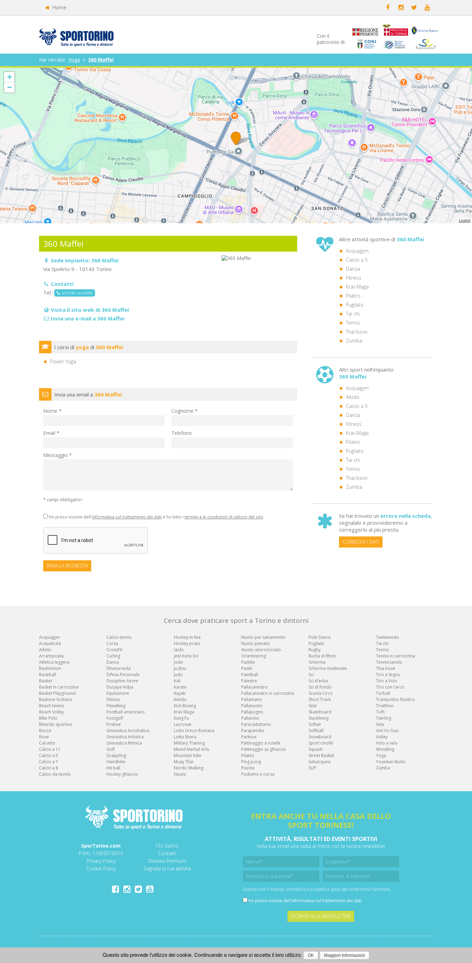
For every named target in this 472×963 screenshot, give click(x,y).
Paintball (249, 674)
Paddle (248, 662)
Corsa (112, 643)
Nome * (52, 411)
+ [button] (9, 77)
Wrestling (385, 749)
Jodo (178, 662)
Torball (383, 693)
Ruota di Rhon (322, 656)
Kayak (179, 693)
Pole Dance (320, 637)
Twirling (383, 718)
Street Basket (321, 755)
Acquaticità (50, 643)
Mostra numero (76, 293)
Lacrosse (182, 724)
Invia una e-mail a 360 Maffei (87, 318)
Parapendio (252, 730)
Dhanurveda (118, 668)
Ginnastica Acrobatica (127, 730)
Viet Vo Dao (387, 730)
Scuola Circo (321, 693)
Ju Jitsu (180, 668)
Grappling (116, 755)
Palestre (249, 681)
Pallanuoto (251, 706)
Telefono (181, 433)
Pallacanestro (254, 687)
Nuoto (180, 774)
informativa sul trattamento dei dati (127, 517)
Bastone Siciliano (55, 699)
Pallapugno (252, 712)
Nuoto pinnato (255, 643)
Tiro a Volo (386, 681)
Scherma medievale (328, 668)
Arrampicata (51, 656)
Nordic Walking (189, 768)
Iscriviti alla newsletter (321, 916)
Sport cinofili (321, 743)
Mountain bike (187, 755)
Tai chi (353, 313)
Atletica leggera (54, 662)
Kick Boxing (185, 706)
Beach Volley (51, 712)
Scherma (317, 662)
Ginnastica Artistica (125, 737)
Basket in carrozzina (58, 687)
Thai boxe (357, 331)
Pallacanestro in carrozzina (267, 693)
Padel (246, 668)
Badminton (50, 668)
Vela (380, 724)
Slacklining (319, 718)
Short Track (320, 699)
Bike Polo (48, 718)
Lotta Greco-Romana (194, 730)
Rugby (315, 650)
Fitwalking (115, 706)
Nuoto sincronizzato (261, 650)
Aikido (352, 397)
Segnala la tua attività (167, 868)
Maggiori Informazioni (344, 955)
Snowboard (320, 737)
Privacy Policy (101, 861)
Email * (51, 433)
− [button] (9, 87)
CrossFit (114, 650)
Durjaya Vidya (119, 687)
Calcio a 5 (357, 259)
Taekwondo (387, 637)
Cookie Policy (101, 868)
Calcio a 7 (48, 762)
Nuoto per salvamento (263, 637)
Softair (315, 724)
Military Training (189, 743)
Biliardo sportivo (55, 724)
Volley (382, 737)
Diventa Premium (167, 861)
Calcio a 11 (49, 749)
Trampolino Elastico (395, 699)
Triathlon (385, 706)
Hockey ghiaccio (122, 774)
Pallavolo (250, 718)
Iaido (179, 650)
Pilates (353, 295)
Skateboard (320, 712)
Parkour (249, 737)
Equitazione (117, 693)
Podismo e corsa (257, 774)
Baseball (47, 674)
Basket (45, 681)
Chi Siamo (167, 845)
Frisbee (113, 724)
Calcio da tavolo (55, 774)
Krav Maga (357, 286)
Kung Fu (181, 718)
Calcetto (47, 743)
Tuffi (380, 712)
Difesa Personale (123, 674)
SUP (312, 768)
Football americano (125, 712)
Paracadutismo (256, 724)
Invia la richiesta (67, 565)
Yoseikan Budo (390, 762)
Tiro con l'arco (390, 687)
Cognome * (184, 411)
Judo (178, 674)
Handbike (115, 762)
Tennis (353, 322)
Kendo (180, 699)
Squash (316, 749)
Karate (180, 687)
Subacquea (319, 762)
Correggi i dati (360, 542)
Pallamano (251, 699)
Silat (313, 706)
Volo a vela (386, 743)
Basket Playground (57, 693)
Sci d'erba (318, 681)
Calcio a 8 (48, 768)
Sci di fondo (320, 687)
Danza (353, 268)
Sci (311, 674)
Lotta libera (185, 737)
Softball (316, 730)
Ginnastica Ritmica (124, 743)
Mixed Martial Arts (191, 749)
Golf (110, 749)
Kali (177, 681)
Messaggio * (57, 455)
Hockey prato (187, 643)
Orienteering (253, 656)
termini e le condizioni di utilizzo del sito (224, 517)
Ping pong (251, 762)
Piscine (248, 768)
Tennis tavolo (389, 662)
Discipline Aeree (122, 681)
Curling (113, 656)
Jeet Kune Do (186, 656)
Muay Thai (183, 762)
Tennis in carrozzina (395, 656)
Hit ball (113, 768)
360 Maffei (101, 59)
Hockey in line (187, 637)
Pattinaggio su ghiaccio (263, 749)
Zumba (354, 340)
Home (58, 7)
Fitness (353, 277)
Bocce (45, 730)
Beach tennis (51, 706)
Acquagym (357, 250)
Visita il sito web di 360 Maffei (90, 309)
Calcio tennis (118, 637)
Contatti (167, 853)
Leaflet (464, 220)
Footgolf (114, 718)
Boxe (44, 737)
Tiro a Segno (388, 674)
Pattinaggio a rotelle (261, 743)
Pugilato (355, 304)
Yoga (74, 59)
